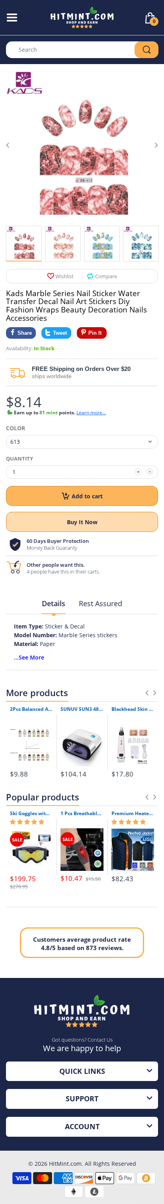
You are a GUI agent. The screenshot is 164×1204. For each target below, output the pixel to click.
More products (37, 693)
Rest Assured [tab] (100, 603)
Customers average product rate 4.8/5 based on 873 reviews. (82, 943)
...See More (29, 657)
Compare (106, 276)
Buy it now (82, 522)
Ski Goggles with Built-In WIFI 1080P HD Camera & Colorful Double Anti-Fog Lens (31, 813)
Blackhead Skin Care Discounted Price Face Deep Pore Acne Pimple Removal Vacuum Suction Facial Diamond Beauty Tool (132, 709)
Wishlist (64, 276)
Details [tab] (53, 603)
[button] (27, 822)
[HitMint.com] (82, 17)
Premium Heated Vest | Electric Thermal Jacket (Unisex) (132, 813)
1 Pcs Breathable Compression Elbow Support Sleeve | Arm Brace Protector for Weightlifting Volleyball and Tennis (82, 813)
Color (15, 428)
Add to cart (87, 496)
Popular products (42, 797)
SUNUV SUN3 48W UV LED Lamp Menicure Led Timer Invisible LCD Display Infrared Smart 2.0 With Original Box (82, 709)
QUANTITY (19, 458)
